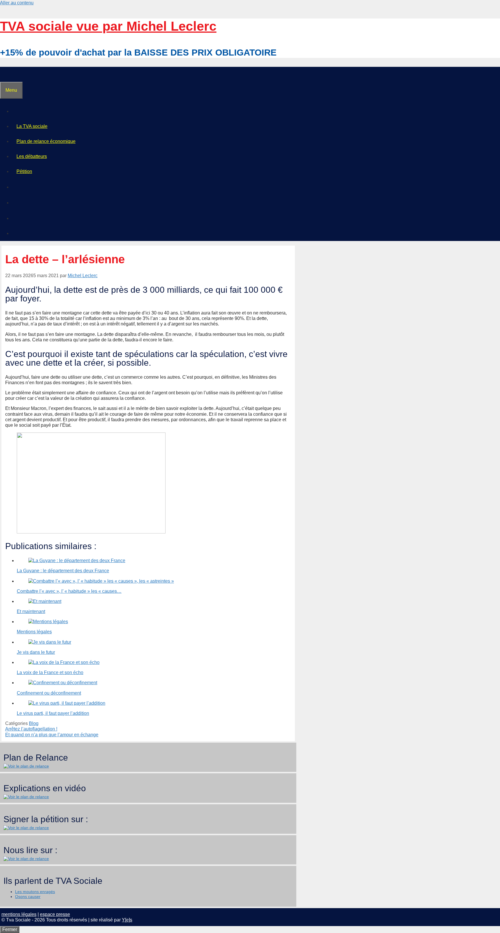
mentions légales (18, 914)
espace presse (55, 914)
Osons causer (28, 896)
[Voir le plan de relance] (26, 766)
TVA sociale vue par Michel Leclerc (108, 26)
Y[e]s (127, 919)
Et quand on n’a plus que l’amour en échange (51, 734)
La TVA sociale (31, 126)
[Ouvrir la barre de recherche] (5, 74)
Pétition (24, 171)
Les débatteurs (31, 156)
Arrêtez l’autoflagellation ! (31, 728)
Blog (33, 723)
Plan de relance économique (46, 141)
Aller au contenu (17, 2)
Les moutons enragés (35, 891)
